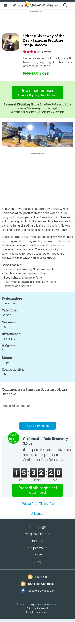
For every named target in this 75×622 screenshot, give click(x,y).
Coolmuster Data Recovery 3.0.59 (45, 440)
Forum (37, 555)
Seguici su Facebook (41, 590)
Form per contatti (38, 548)
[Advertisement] (37, 22)
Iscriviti (37, 541)
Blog (37, 562)
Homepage (37, 527)
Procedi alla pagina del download (37, 490)
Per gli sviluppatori (37, 534)
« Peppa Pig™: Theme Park (38, 503)
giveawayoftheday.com (45, 604)
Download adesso (37, 92)
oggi (36, 73)
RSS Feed (41, 577)
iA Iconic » (37, 513)
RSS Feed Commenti (41, 584)
